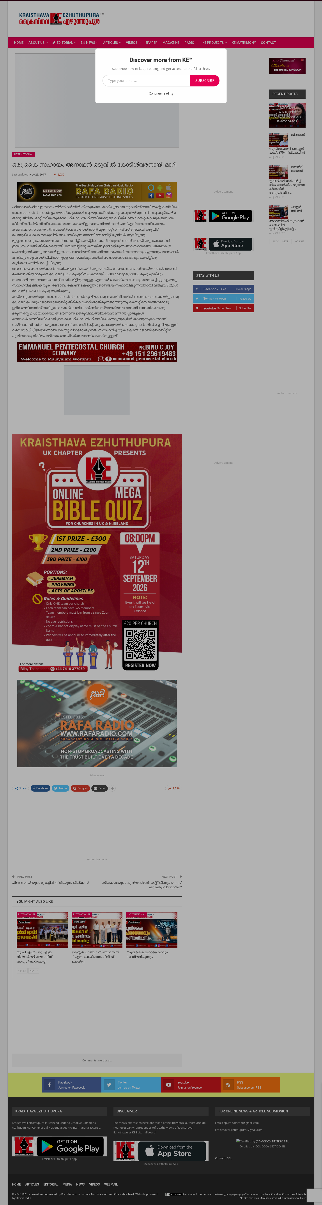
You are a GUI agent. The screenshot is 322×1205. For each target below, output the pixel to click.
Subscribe (204, 80)
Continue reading (161, 93)
